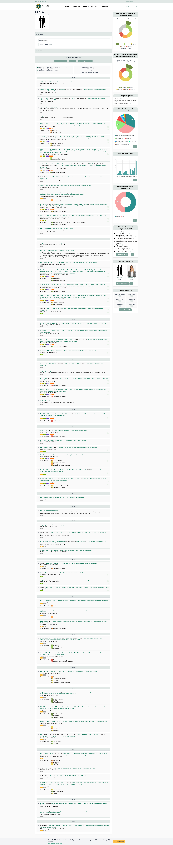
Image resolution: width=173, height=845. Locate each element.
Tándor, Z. (72, 123)
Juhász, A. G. (53, 414)
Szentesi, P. (59, 638)
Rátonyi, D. (53, 284)
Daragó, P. (47, 89)
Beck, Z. (63, 782)
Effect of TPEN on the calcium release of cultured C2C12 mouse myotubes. (88, 721)
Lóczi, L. (64, 149)
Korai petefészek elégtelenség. (52, 510)
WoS (47, 128)
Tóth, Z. (76, 653)
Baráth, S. (83, 149)
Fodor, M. (68, 478)
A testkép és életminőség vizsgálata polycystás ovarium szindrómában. (79, 563)
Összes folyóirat (122, 254)
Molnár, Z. (69, 532)
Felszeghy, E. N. (53, 123)
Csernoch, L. (90, 638)
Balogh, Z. (42, 215)
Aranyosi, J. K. (43, 478)
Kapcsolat (43, 1)
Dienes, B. (69, 638)
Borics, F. (48, 284)
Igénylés (85, 6)
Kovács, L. (64, 692)
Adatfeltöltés (76, 6)
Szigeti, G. (54, 692)
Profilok (67, 6)
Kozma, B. (78, 149)
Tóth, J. (99, 149)
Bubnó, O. (42, 185)
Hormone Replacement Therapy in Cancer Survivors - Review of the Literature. (75, 455)
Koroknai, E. (43, 350)
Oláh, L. (55, 363)
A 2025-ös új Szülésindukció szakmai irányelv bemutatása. (58, 82)
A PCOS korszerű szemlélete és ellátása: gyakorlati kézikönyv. (64, 116)
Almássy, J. (49, 638)
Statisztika (94, 6)
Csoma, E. (42, 782)
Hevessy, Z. (94, 149)
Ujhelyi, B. (78, 478)
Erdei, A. (54, 478)
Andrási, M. (59, 470)
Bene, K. (54, 164)
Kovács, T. (59, 414)
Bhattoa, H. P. (60, 215)
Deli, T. (41, 82)
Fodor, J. (79, 734)
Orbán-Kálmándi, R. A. (55, 149)
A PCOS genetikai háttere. (50, 107)
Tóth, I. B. (46, 753)
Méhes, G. (70, 193)
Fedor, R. (53, 470)
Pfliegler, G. (68, 363)
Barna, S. (84, 470)
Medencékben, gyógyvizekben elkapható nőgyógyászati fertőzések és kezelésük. (65, 497)
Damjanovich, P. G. (66, 470)
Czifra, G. (52, 753)
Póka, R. (74, 532)
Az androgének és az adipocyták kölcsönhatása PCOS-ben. (59, 250)
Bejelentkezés (129, 1)
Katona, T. (57, 136)
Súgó (37, 1)
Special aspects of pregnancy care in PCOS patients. (78, 550)
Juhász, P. (65, 193)
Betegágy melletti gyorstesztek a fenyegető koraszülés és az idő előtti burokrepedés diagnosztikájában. (71, 262)
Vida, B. (41, 123)
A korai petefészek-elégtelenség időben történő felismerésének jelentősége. (87, 323)
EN (135, 1)
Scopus (51, 128)
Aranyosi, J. (43, 653)
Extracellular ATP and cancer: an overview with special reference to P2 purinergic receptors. (74, 671)
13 (116, 101)
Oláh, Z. (42, 430)
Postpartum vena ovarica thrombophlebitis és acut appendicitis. (80, 350)
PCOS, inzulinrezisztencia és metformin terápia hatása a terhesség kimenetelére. (75, 580)
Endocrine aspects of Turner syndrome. (87, 447)
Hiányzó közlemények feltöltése (47, 69)
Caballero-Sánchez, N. (62, 164)
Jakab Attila (119, 277)
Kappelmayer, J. (82, 378)
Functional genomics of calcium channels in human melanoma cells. (57, 736)
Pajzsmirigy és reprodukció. (56, 401)
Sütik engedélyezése (119, 841)
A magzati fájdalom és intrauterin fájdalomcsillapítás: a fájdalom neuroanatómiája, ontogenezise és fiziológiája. (80, 600)
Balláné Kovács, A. (50, 541)
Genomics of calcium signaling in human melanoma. (73, 775)
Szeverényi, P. (47, 600)
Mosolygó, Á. (74, 378)
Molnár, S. (42, 151)
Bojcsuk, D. (49, 164)
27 (120, 98)
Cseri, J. (59, 692)
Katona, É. (104, 149)
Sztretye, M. (43, 638)
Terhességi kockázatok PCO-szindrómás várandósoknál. (58, 228)
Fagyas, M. (43, 271)
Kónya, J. (52, 782)
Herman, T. (69, 204)
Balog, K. (48, 470)
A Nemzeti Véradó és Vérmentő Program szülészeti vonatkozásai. (70, 430)
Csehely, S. (42, 136)
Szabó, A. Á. (49, 271)
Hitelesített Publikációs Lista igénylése (48, 70)
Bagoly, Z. (42, 149)
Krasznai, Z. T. (66, 123)
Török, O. (42, 89)
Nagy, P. (51, 363)
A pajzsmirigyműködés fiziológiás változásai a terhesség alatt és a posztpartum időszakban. (67, 371)
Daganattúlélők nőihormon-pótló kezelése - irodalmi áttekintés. (71, 440)
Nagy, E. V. (78, 470)
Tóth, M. (91, 164)
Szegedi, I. (74, 363)
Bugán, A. (57, 563)
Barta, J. (42, 363)
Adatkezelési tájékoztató (55, 843)
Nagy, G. (58, 165)
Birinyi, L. (42, 572)
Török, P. (64, 330)
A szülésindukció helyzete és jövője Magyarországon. (57, 243)
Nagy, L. (67, 165)
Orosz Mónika (131, 277)
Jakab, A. (42, 116)
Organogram (104, 6)
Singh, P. (89, 149)
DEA (41, 85)
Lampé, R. (62, 89)
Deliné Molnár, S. (80, 270)
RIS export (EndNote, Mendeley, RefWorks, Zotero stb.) (53, 67)
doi (40, 128)
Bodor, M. (93, 470)
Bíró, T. (64, 753)
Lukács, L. (87, 284)
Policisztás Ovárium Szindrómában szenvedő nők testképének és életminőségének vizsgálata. (85, 587)
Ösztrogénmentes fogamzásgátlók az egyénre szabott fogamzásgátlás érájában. (70, 185)
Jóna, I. (84, 638)
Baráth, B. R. (43, 164)
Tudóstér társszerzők (61, 61)
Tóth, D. (79, 363)
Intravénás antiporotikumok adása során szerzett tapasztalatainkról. (67, 572)
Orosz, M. (59, 123)
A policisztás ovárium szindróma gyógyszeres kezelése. (58, 525)
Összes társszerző (122, 283)
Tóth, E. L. (47, 149)
